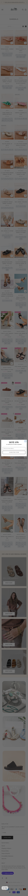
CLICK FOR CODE (14, 452)
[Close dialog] (25, 441)
